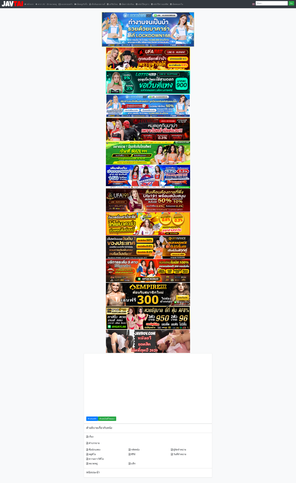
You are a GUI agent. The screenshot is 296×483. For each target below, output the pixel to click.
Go (291, 3)
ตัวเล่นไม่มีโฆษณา (107, 419)
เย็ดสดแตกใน (177, 4)
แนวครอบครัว (67, 4)
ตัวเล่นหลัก (92, 419)
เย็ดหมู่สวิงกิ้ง (81, 4)
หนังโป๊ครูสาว (143, 4)
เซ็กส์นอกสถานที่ (98, 4)
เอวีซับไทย (113, 4)
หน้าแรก (30, 4)
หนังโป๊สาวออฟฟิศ (160, 4)
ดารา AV (41, 4)
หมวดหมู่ (53, 4)
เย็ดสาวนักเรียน (127, 4)
